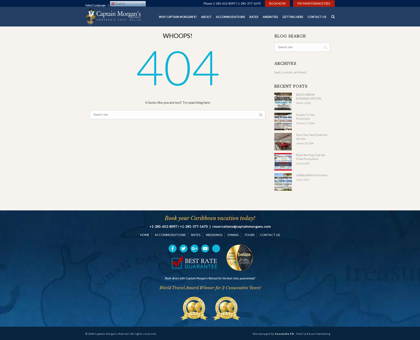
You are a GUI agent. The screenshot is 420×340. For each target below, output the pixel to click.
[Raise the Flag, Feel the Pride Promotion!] (283, 162)
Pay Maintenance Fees (314, 3)
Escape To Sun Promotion (305, 116)
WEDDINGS (214, 235)
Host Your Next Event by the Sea (311, 137)
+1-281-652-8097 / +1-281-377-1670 (178, 226)
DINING (233, 235)
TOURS (249, 235)
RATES (196, 235)
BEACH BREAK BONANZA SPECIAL (309, 96)
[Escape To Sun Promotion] (283, 121)
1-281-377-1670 (249, 3)
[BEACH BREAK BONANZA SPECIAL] (283, 101)
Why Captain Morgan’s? (178, 17)
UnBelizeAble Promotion (311, 175)
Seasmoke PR (284, 333)
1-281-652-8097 (224, 3)
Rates (253, 17)
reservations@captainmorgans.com (241, 226)
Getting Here (292, 17)
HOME (144, 235)
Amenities (270, 17)
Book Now (277, 3)
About (206, 17)
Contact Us (317, 17)
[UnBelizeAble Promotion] (283, 182)
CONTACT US (270, 235)
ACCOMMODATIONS (170, 235)
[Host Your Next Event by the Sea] (283, 141)
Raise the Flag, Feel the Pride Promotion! (310, 157)
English (120, 3)
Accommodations (230, 17)
